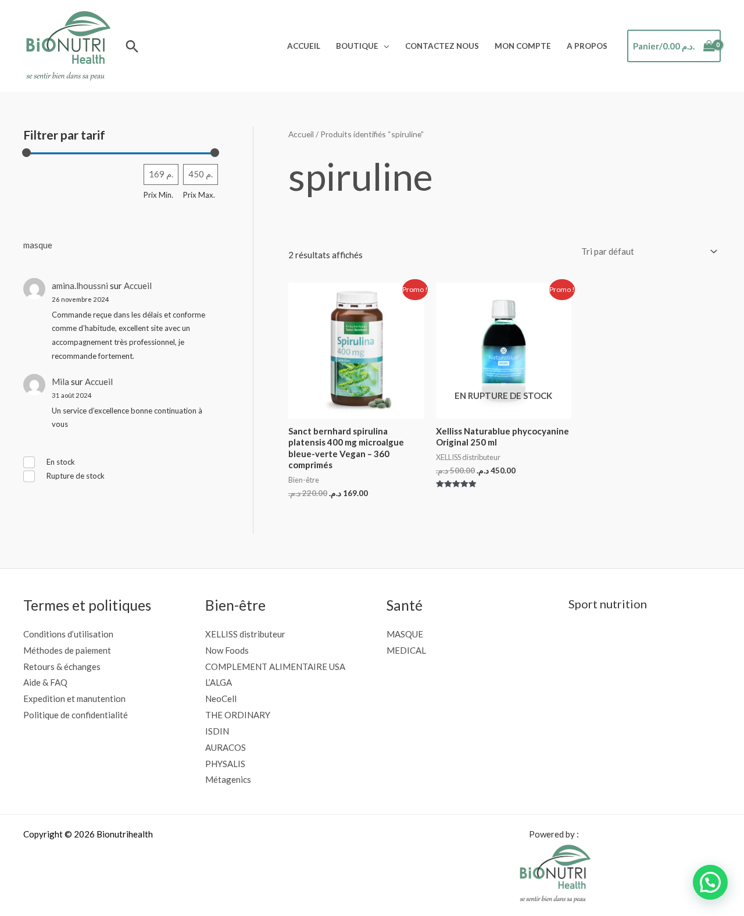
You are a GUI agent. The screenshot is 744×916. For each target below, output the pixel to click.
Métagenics (228, 779)
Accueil (303, 46)
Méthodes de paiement (67, 650)
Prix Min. (158, 194)
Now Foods (227, 650)
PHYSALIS (225, 763)
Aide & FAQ (45, 682)
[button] (132, 46)
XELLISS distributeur (245, 634)
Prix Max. (199, 194)
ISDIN (217, 731)
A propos (587, 46)
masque (37, 245)
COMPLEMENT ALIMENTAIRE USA (275, 666)
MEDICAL (406, 650)
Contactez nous (442, 46)
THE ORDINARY (237, 715)
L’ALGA (218, 682)
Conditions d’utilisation (68, 634)
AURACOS (225, 747)
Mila (60, 381)
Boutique (357, 46)
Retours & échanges (62, 666)
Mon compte (523, 46)
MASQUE (405, 634)
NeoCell (221, 698)
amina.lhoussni (80, 285)
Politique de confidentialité (75, 715)
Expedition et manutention (74, 698)
